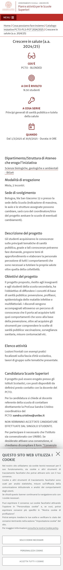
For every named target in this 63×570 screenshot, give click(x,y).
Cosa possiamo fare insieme (28, 25)
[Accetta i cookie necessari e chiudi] (58, 453)
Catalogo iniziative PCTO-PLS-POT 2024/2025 (30, 27)
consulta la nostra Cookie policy (42, 528)
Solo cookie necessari (31, 539)
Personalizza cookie (31, 550)
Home (7, 25)
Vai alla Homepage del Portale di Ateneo (8, 6)
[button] (8, 17)
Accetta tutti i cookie (32, 561)
